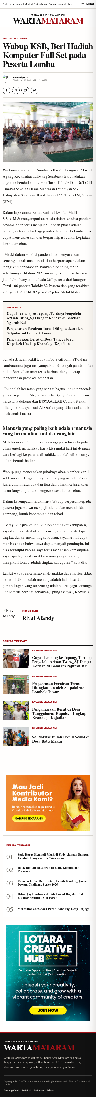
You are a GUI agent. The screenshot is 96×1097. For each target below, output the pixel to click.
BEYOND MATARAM (15, 38)
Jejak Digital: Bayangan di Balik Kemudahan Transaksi (48, 869)
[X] (16, 90)
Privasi (50, 1090)
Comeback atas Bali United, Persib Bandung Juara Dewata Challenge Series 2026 (52, 882)
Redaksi (26, 1090)
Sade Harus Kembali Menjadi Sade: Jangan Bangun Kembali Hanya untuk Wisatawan (53, 856)
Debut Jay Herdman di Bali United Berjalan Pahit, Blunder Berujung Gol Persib (52, 895)
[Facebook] (6, 90)
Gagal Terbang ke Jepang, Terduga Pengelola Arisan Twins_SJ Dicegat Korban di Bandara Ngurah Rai (44, 318)
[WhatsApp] (34, 90)
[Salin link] (25, 90)
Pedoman (39, 1090)
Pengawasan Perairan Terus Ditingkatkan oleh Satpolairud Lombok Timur (45, 330)
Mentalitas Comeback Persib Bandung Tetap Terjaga (53, 909)
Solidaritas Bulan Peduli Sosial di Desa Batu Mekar (61, 739)
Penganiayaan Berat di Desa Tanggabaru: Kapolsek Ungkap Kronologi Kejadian (41, 341)
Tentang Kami (11, 1090)
